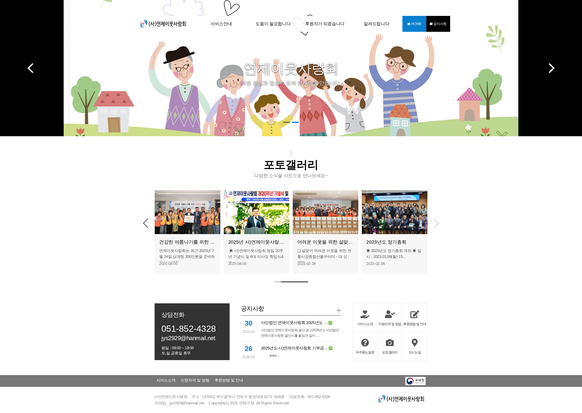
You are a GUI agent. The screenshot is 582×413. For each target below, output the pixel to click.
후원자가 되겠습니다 (324, 23)
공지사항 (440, 24)
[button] (286, 122)
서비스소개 (165, 380)
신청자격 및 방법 (195, 380)
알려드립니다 (376, 23)
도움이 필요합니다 (273, 23)
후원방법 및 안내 (229, 380)
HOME (416, 24)
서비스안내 (221, 23)
